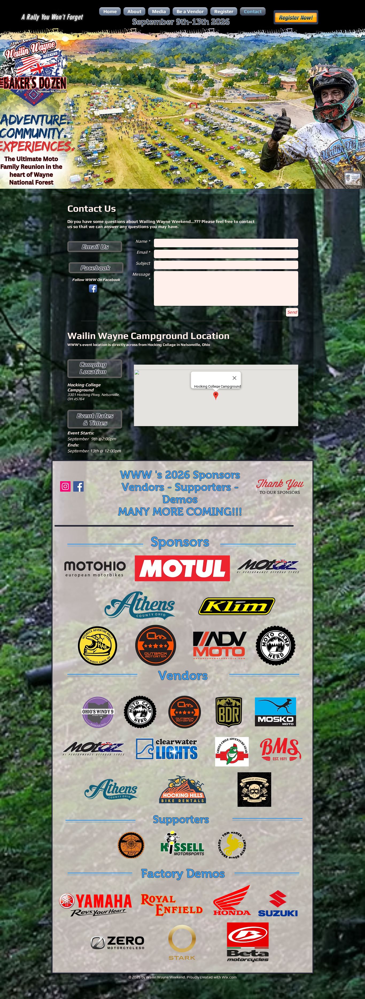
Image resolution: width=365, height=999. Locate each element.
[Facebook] (78, 486)
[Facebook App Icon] (93, 288)
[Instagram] (65, 486)
